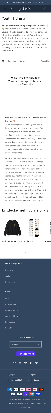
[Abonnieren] (38, 344)
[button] (5, 9)
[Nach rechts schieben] (31, 252)
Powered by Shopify (24, 399)
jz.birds (15, 399)
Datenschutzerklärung (15, 403)
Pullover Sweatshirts (12, 241)
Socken (27, 241)
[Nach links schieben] (20, 252)
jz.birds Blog (10, 282)
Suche (7, 276)
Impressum (10, 322)
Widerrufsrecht (11, 310)
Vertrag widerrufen (13, 316)
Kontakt (8, 328)
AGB (7, 298)
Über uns (9, 270)
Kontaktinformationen (38, 403)
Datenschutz (10, 304)
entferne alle (25, 84)
